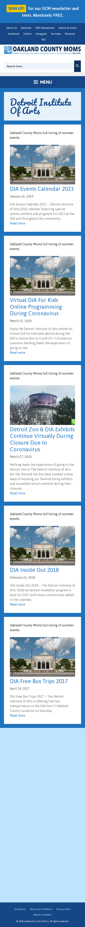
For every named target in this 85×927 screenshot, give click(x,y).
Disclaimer (20, 909)
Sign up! (16, 8)
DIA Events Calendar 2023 (42, 189)
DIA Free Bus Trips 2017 (39, 681)
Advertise (26, 27)
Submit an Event (68, 27)
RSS (43, 39)
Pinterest (70, 33)
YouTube (56, 33)
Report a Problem (42, 914)
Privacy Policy (64, 909)
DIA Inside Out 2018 (34, 570)
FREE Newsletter (45, 27)
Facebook (13, 33)
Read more (17, 223)
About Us (12, 27)
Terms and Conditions (41, 909)
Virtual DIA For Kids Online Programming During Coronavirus (36, 306)
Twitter (27, 33)
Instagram (41, 33)
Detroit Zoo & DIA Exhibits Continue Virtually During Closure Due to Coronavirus (42, 439)
